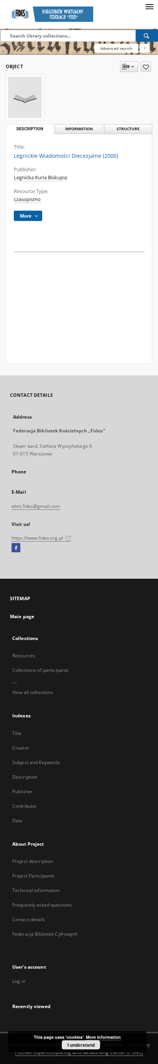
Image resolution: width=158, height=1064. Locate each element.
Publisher (22, 791)
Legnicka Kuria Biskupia (40, 177)
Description (24, 777)
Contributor (24, 806)
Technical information (36, 890)
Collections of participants (40, 670)
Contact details (28, 919)
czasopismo (27, 199)
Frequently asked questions (42, 905)
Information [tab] (79, 128)
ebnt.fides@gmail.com (36, 506)
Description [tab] (29, 128)
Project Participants (33, 875)
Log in (18, 981)
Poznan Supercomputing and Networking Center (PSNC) (79, 1052)
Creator (20, 748)
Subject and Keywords (36, 762)
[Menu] (149, 6)
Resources (23, 655)
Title (17, 733)
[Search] (147, 35)
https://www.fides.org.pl (38, 538)
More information (103, 1037)
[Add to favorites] (146, 67)
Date (17, 820)
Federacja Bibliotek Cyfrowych (44, 934)
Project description (32, 861)
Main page (22, 616)
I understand (81, 1044)
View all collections (32, 692)
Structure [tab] (128, 128)
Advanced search (116, 48)
